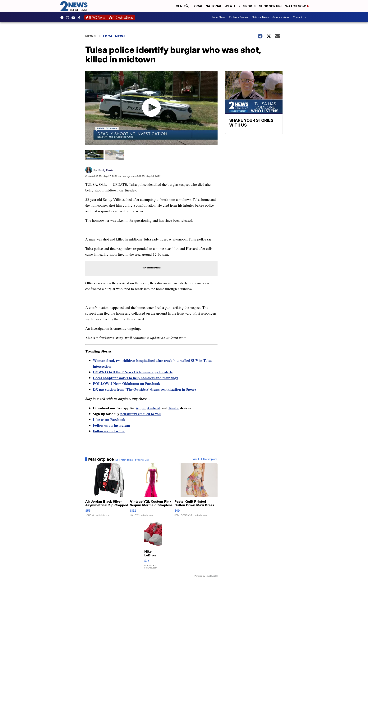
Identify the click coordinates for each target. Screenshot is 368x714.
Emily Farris (105, 170)
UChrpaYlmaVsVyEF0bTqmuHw (74, 17)
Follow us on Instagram (111, 425)
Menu (181, 6)
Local (197, 6)
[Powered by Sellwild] (212, 576)
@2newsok (80, 17)
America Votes (280, 17)
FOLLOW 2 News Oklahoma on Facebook (126, 383)
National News (260, 17)
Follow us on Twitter (109, 430)
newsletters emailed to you (140, 413)
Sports (249, 6)
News (90, 36)
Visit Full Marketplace (205, 459)
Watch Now (296, 6)
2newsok (68, 17)
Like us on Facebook (109, 419)
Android (153, 408)
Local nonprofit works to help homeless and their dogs (135, 377)
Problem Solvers (238, 17)
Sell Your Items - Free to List (132, 460)
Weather (233, 6)
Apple (140, 408)
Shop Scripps (271, 6)
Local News (219, 17)
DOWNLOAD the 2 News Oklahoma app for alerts (132, 372)
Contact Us (299, 17)
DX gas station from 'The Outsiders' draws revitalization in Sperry (145, 389)
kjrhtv (62, 17)
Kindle (173, 408)
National (214, 6)
